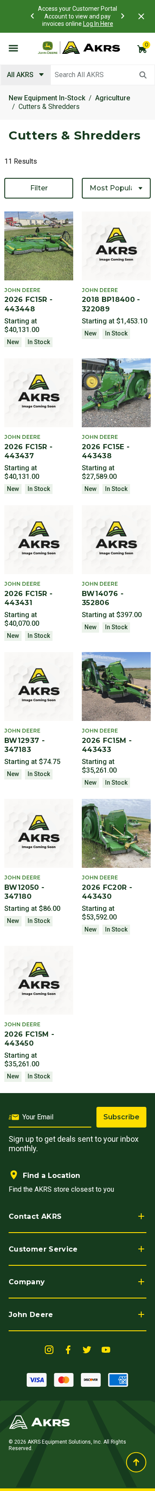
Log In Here (98, 23)
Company (27, 1282)
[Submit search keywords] (143, 75)
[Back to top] (136, 1462)
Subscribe (121, 1117)
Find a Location (51, 1175)
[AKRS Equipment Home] (78, 48)
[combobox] (77, 75)
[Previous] (32, 16)
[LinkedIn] (49, 1349)
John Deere (31, 1315)
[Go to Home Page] (39, 1421)
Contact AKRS (35, 1216)
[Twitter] (87, 1349)
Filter (39, 188)
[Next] (123, 16)
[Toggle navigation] (13, 48)
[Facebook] (68, 1349)
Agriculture (112, 98)
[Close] (141, 16)
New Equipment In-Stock (47, 98)
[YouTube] (106, 1349)
